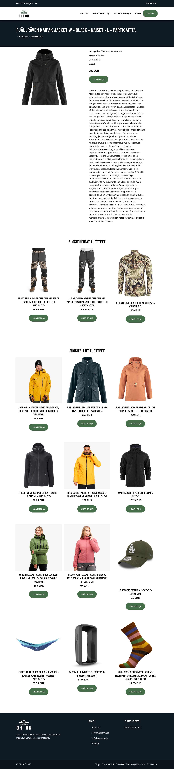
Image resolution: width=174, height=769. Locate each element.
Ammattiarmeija (101, 13)
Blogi (138, 13)
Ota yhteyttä (108, 764)
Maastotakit (37, 36)
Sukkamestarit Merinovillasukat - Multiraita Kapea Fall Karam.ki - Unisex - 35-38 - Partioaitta (135, 675)
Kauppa (150, 13)
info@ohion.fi (150, 3)
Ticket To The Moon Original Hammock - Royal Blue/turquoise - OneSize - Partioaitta (38, 675)
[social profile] (36, 3)
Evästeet (120, 764)
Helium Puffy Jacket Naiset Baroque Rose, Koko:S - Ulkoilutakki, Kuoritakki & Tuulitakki (87, 578)
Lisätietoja (99, 79)
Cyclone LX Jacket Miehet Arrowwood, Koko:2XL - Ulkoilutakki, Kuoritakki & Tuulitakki (38, 411)
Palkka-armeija (122, 13)
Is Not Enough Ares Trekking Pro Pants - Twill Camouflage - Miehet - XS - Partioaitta (38, 302)
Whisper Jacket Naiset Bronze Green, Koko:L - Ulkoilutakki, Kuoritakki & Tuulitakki (38, 578)
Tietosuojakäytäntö (135, 764)
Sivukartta (152, 764)
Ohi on (84, 13)
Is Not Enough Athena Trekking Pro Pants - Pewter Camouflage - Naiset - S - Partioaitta (87, 302)
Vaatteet (23, 36)
